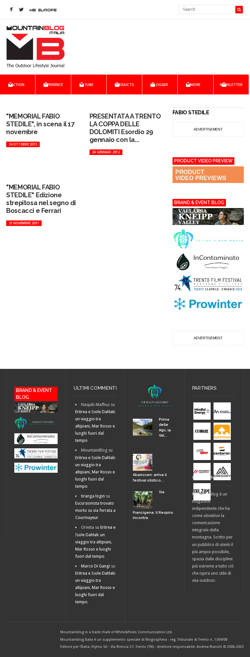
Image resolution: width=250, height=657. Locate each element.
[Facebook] (11, 10)
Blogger (160, 84)
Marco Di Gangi (95, 566)
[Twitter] (21, 10)
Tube (88, 84)
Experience (53, 84)
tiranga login (93, 496)
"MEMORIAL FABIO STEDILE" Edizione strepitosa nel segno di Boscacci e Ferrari (41, 199)
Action (17, 84)
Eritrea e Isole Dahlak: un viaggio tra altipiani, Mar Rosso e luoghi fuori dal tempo (95, 426)
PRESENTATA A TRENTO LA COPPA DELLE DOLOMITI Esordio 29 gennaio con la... (125, 128)
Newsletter (231, 84)
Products (124, 84)
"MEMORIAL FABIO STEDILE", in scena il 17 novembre (40, 124)
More (195, 84)
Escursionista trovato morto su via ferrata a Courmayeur (95, 510)
